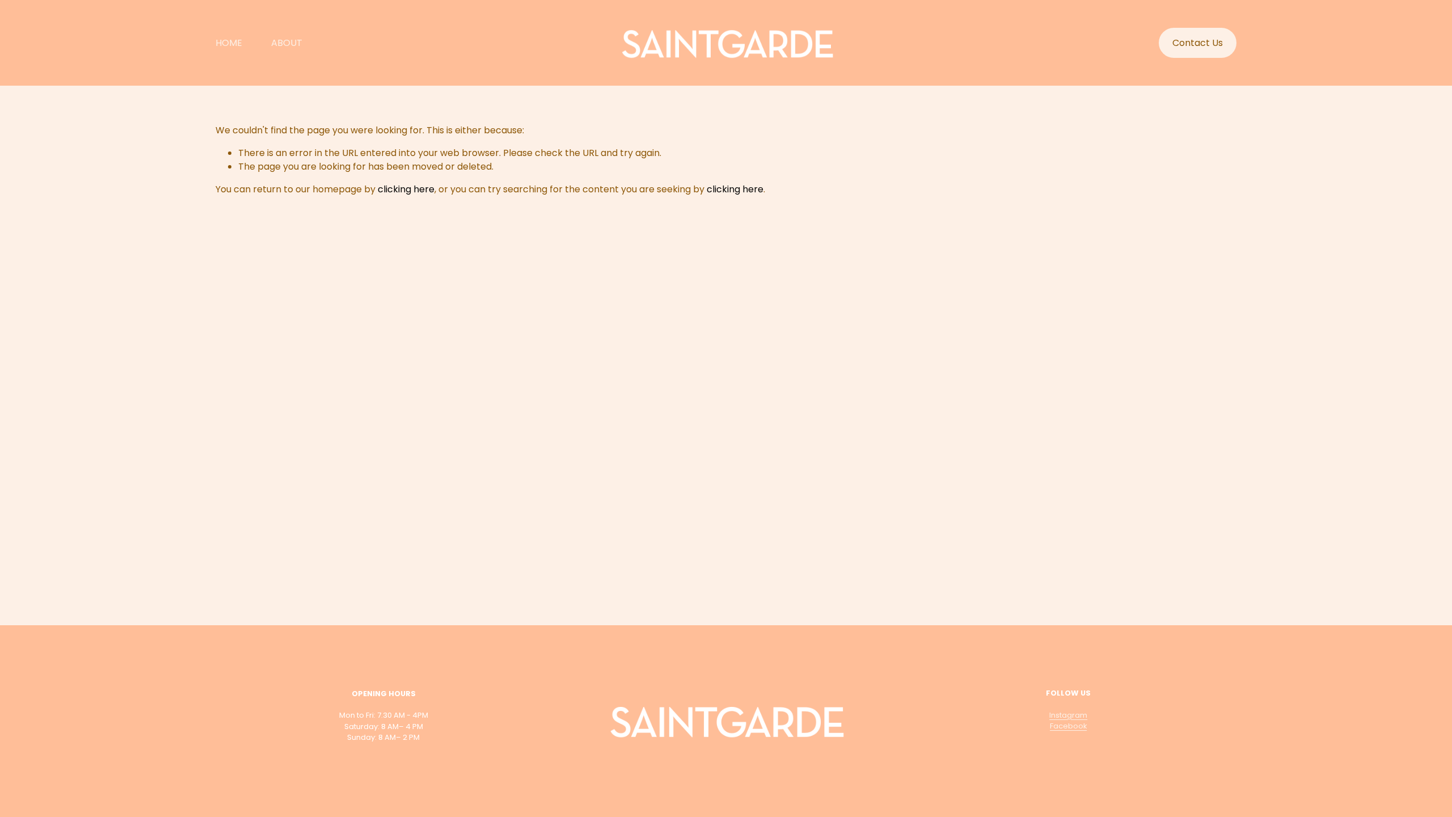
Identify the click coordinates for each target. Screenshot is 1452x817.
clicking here (406, 189)
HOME (229, 42)
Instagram (1068, 715)
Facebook (1068, 726)
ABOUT (286, 42)
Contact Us (1197, 42)
